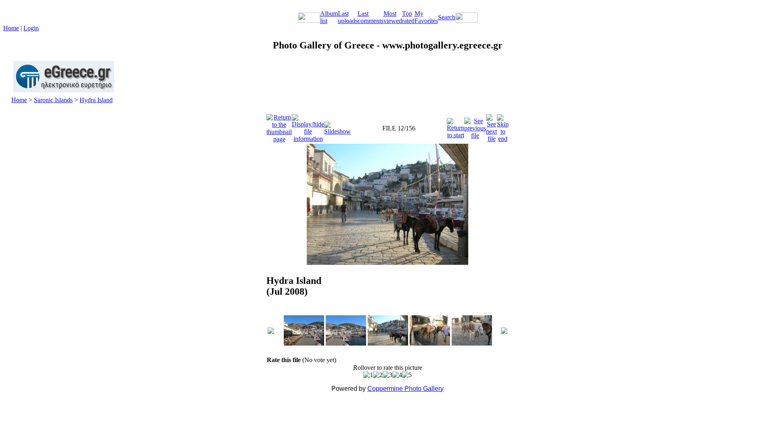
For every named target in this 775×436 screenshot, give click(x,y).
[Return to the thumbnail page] (279, 126)
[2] (378, 375)
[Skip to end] (503, 126)
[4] (397, 375)
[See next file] (491, 126)
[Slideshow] (337, 126)
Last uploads (348, 17)
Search (446, 17)
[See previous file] (475, 126)
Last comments (370, 17)
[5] (407, 375)
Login (31, 28)
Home (11, 28)
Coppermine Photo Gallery (405, 388)
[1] (368, 375)
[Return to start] (455, 126)
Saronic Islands (53, 99)
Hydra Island (96, 99)
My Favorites (426, 17)
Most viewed (392, 17)
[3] (387, 375)
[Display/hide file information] (308, 126)
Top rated (408, 17)
